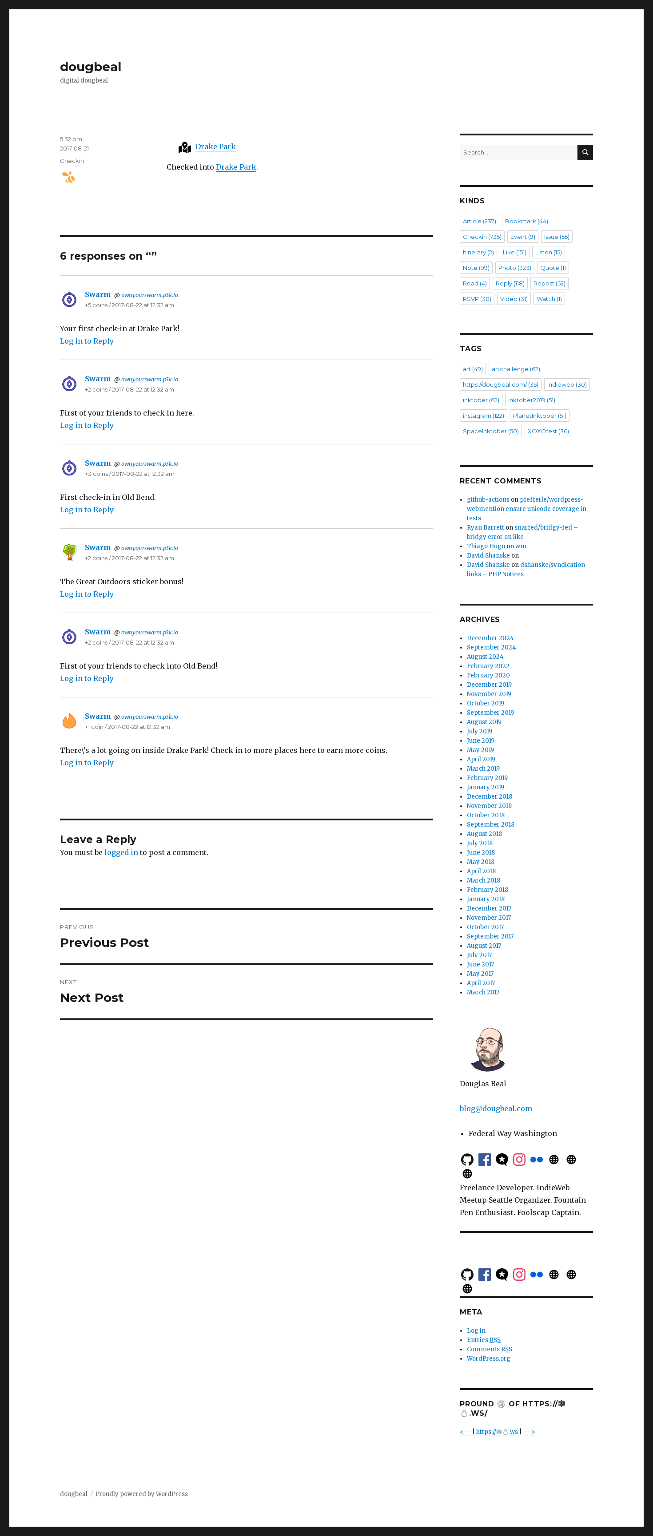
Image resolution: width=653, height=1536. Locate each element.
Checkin (72, 160)
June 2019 (480, 740)
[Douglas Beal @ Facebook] (485, 1158)
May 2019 (480, 750)
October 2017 (485, 927)
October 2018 (486, 815)
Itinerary (478, 252)
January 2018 (486, 899)
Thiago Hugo (486, 546)
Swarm (98, 294)
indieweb (567, 384)
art (473, 368)
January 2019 (485, 787)
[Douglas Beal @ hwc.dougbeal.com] (467, 1172)
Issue (556, 236)
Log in (476, 1330)
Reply (510, 283)
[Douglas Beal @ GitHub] (467, 1158)
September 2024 (491, 647)
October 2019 (485, 703)
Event (522, 236)
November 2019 (489, 694)
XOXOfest (548, 431)
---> (529, 1432)
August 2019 (484, 722)
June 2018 (481, 852)
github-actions (488, 499)
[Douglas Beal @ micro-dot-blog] (502, 1158)
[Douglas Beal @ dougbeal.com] (571, 1158)
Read (475, 283)
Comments (489, 1349)
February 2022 (488, 666)
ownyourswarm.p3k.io (149, 294)
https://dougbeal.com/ (500, 384)
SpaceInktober (491, 431)
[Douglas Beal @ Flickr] (537, 1158)
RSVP (477, 298)
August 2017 (484, 946)
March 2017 (483, 992)
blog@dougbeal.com (496, 1108)
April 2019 (481, 759)
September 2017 (490, 936)
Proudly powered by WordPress (142, 1494)
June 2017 (480, 964)
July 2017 (479, 955)
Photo (514, 267)
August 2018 (484, 834)
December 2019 (489, 685)
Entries (484, 1340)
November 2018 (489, 806)
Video (514, 298)
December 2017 (489, 908)
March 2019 (483, 768)
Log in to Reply (87, 340)
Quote (553, 267)
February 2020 (488, 675)
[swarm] (64, 177)
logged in (121, 852)
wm (520, 546)
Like (514, 252)
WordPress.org (488, 1358)
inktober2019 (531, 400)
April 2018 (481, 871)
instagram (483, 415)
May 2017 (480, 974)
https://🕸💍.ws (497, 1432)
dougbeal (90, 66)
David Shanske (488, 555)
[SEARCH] (585, 152)
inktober (481, 400)
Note (476, 267)
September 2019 (490, 713)
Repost (549, 283)
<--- (465, 1432)
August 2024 (485, 657)
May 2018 (480, 862)
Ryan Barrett (485, 527)
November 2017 (489, 918)
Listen (548, 252)
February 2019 (487, 778)
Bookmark (526, 221)
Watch (549, 298)
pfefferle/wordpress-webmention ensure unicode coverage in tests (526, 509)
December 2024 (490, 638)
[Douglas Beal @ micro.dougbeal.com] (554, 1158)
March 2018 (483, 880)
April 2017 (481, 983)
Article (479, 221)
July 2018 (480, 843)
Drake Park (215, 146)
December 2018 (489, 796)
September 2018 (490, 824)
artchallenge (516, 368)
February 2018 (487, 890)
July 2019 (479, 731)
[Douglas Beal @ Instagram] (519, 1158)
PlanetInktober (539, 415)
